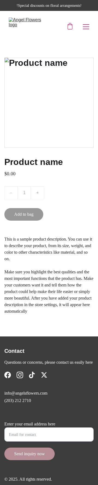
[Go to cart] (70, 27)
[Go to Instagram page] (20, 375)
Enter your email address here (29, 424)
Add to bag (23, 214)
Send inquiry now (29, 453)
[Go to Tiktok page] (32, 375)
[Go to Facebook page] (7, 375)
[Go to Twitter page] (44, 375)
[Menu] (86, 26)
